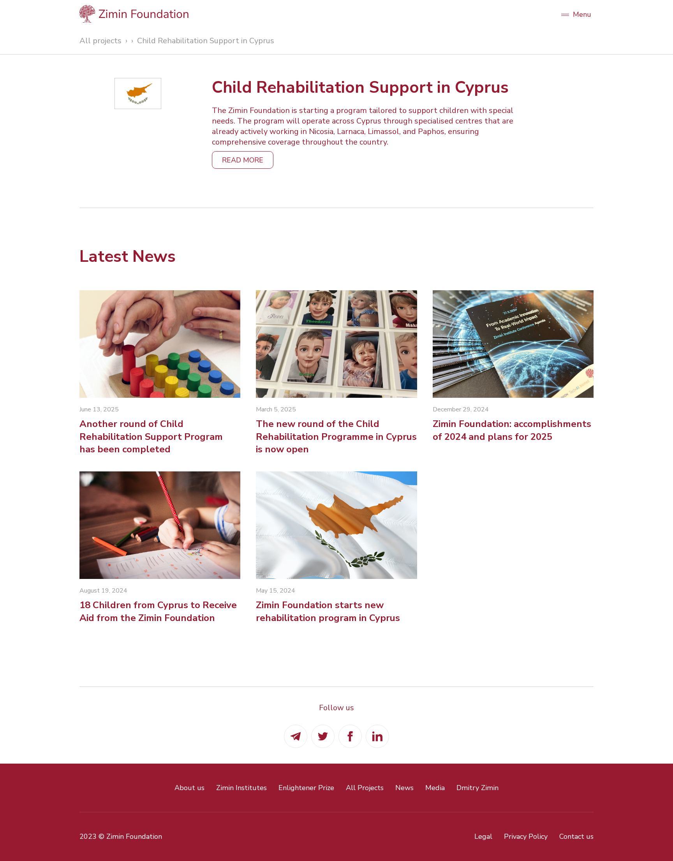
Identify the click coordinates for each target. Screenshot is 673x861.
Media (435, 787)
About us (189, 787)
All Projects (365, 787)
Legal (483, 836)
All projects (100, 40)
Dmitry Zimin (477, 787)
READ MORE (242, 160)
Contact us (576, 836)
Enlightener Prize (306, 787)
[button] (576, 13)
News (404, 787)
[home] (315, 14)
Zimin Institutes (241, 787)
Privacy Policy (526, 836)
